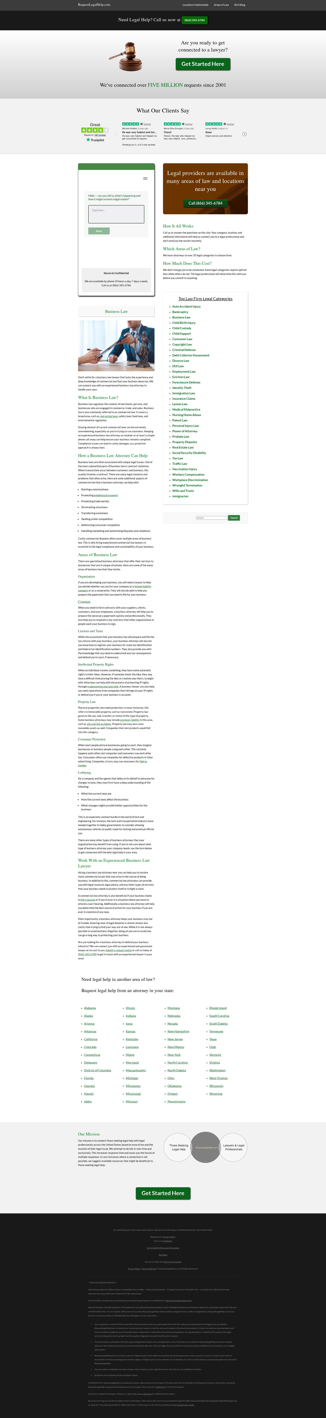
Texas (213, 1039)
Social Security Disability (189, 453)
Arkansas (90, 1031)
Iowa (129, 1023)
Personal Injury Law (185, 426)
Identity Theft (181, 388)
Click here (160, 1387)
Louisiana (132, 1047)
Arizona (89, 1023)
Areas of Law (221, 4)
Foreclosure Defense (186, 382)
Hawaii (89, 1094)
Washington (217, 1070)
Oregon (173, 1094)
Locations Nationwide (195, 4)
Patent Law (179, 420)
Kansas (130, 1031)
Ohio (171, 1078)
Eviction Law (180, 377)
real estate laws (109, 416)
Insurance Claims (183, 398)
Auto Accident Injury (186, 306)
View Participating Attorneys (178, 1300)
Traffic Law (179, 463)
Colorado (90, 1047)
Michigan (132, 1078)
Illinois (130, 1008)
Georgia (89, 1086)
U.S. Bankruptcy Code (184, 1405)
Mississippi (133, 1094)
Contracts (84, 601)
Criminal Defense (184, 350)
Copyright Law (182, 344)
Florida (89, 1078)
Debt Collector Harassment (190, 355)
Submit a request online (119, 950)
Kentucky (132, 1039)
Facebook (167, 1241)
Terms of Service (149, 1268)
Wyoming (215, 1094)
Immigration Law (183, 393)
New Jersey (175, 1039)
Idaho (88, 1101)
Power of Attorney (184, 431)
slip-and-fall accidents (99, 723)
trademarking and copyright (103, 686)
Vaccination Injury (184, 469)
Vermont (215, 1055)
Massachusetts (136, 1070)
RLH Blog (239, 4)
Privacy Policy (169, 1237)
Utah (212, 1047)
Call (205, 203)
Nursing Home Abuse (186, 415)
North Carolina (178, 1062)
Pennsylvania (176, 1101)
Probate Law (180, 436)
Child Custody (181, 328)
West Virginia (218, 1078)
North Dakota (177, 1070)
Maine (130, 1055)
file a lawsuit (88, 899)
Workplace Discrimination (190, 480)
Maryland (132, 1062)
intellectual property (106, 495)
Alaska (88, 1016)
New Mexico (176, 1047)
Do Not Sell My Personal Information (163, 1248)
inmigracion (180, 496)
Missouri (132, 1101)
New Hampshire (178, 1031)
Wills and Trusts (183, 491)
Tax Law (177, 458)
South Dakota (218, 1023)
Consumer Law (182, 339)
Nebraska (174, 1016)
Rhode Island (218, 1008)
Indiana (131, 1016)
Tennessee (216, 1031)
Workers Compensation (188, 474)
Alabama (90, 1008)
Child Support (181, 333)
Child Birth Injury (184, 323)
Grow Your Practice (172, 1261)
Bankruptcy (180, 312)
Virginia (214, 1062)
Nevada (173, 1023)
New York (174, 1055)
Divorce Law (180, 360)
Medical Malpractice (186, 409)
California (90, 1039)
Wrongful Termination (187, 485)
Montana (174, 1008)
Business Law (181, 317)
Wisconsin (216, 1086)
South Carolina (219, 1016)
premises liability (129, 719)
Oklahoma (174, 1086)
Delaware (90, 1062)
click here (147, 1394)
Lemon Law (179, 404)
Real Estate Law (183, 447)
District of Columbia (97, 1070)
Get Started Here (203, 63)
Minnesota (133, 1086)
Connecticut (92, 1055)
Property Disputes (184, 442)
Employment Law (184, 371)
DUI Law (178, 366)
